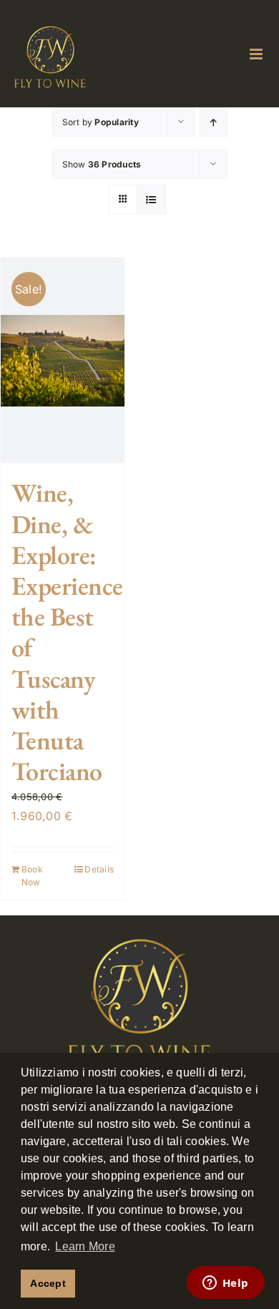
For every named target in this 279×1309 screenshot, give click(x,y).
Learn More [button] (84, 1246)
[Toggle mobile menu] (257, 54)
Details (99, 869)
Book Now (32, 875)
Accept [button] (47, 1283)
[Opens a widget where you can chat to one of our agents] (225, 1284)
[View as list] (151, 199)
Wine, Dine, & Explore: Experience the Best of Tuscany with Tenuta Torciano (67, 632)
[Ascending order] (213, 122)
